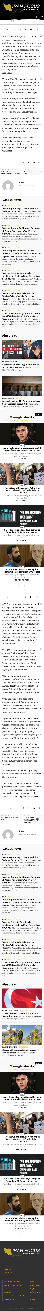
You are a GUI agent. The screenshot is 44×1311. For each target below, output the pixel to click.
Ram (21, 182)
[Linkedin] (31, 29)
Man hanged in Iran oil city (32, 172)
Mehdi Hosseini (22, 501)
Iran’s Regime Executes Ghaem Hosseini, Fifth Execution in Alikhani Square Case (21, 254)
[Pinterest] (25, 29)
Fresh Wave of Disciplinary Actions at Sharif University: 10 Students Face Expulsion (21, 316)
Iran (4, 205)
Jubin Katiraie (22, 459)
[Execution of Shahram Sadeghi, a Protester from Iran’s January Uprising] (22, 555)
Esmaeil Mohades (22, 580)
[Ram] (9, 186)
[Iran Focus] (22, 7)
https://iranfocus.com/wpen (28, 186)
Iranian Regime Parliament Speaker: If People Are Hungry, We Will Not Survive (21, 231)
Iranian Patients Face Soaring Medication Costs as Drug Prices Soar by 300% (21, 276)
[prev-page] (19, 585)
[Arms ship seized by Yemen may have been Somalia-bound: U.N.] (22, 386)
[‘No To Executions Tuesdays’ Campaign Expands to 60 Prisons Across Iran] (22, 516)
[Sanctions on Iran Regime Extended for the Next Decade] (22, 349)
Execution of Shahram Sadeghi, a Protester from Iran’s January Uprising (22, 570)
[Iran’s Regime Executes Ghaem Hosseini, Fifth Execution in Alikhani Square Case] (22, 434)
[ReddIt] (36, 29)
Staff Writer (22, 540)
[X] (20, 29)
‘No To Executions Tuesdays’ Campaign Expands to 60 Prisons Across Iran (22, 531)
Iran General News (9, 362)
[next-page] (24, 585)
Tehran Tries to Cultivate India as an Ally (10, 172)
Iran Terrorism (8, 398)
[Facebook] (15, 29)
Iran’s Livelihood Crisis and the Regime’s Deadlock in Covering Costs (18, 296)
